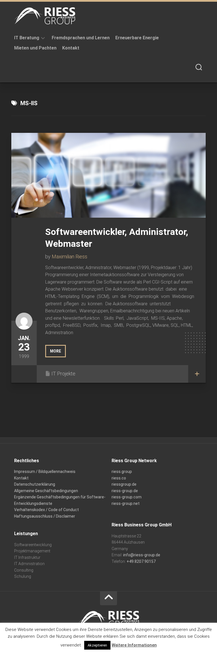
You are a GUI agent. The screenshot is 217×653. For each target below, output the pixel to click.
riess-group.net (126, 503)
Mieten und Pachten (35, 48)
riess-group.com (127, 497)
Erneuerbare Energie (137, 37)
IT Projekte (63, 374)
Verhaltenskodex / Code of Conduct (46, 509)
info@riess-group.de (141, 555)
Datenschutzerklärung (34, 484)
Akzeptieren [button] (97, 645)
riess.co (119, 478)
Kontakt (70, 48)
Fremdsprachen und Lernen (81, 37)
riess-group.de (125, 490)
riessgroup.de (124, 484)
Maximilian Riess (69, 257)
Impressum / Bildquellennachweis (44, 471)
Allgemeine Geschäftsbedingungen (46, 490)
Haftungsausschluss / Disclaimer (44, 516)
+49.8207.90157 (141, 561)
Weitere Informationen (134, 645)
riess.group (122, 471)
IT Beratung (26, 37)
